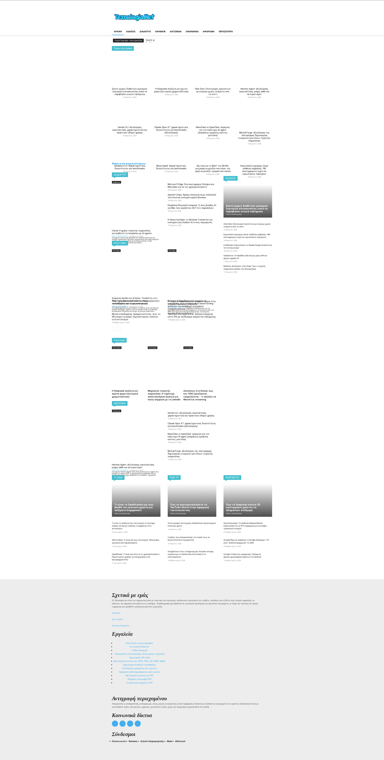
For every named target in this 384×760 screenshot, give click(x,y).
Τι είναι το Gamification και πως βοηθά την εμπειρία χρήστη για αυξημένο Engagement (133, 507)
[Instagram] (123, 724)
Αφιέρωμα (116, 411)
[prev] (148, 40)
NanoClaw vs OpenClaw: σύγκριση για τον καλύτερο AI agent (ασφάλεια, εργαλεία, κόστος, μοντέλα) (213, 131)
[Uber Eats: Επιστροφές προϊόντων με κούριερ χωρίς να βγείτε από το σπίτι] (213, 63)
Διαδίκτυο (116, 182)
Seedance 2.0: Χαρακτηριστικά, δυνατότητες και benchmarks (129, 167)
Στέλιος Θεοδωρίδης (120, 236)
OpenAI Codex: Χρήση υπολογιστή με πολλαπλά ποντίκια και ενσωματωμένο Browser (192, 196)
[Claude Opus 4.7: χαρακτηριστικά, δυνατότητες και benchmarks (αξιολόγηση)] (171, 99)
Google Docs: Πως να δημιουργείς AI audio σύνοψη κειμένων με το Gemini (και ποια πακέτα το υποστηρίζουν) (190, 554)
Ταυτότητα (116, 613)
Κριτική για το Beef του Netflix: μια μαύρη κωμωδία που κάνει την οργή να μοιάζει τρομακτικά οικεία (213, 168)
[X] (130, 724)
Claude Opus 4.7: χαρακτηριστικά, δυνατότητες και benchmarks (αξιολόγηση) (171, 130)
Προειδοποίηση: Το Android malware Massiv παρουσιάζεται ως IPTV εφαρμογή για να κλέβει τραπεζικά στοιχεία (245, 526)
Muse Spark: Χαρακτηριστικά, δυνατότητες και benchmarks (171, 167)
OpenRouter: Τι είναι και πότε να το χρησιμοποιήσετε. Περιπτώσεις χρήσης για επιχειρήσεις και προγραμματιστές (136, 557)
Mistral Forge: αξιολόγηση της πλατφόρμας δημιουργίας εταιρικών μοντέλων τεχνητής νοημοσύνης (254, 136)
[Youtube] (138, 724)
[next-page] (118, 329)
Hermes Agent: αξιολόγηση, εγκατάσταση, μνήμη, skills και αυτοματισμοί (254, 91)
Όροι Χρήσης (117, 619)
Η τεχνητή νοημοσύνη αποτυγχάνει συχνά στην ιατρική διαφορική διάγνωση (192, 302)
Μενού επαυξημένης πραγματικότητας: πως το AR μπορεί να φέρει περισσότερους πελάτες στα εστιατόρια (136, 317)
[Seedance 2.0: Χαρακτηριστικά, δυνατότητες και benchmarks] (129, 138)
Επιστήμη (116, 251)
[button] (115, 746)
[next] (152, 40)
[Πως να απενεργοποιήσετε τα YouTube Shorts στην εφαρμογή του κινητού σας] (192, 500)
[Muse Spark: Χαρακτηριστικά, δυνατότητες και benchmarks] (171, 138)
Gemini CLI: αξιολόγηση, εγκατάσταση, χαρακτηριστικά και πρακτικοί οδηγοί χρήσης (129, 130)
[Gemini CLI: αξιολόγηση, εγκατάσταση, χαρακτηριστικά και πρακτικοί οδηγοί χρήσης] (129, 99)
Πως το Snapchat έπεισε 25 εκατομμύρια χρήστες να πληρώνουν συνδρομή (243, 507)
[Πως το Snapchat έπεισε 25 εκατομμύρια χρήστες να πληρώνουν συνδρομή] (248, 500)
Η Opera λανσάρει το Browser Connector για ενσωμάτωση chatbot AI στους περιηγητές (190, 221)
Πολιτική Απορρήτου (120, 626)
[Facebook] (115, 724)
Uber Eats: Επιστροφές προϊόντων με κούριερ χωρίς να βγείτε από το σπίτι (213, 91)
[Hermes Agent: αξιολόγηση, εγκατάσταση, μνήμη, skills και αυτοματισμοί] (254, 63)
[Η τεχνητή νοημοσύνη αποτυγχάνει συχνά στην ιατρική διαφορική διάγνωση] (192, 265)
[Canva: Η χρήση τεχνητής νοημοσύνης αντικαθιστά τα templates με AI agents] (136, 196)
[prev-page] (114, 329)
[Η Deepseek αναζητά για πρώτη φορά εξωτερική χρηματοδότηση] (171, 63)
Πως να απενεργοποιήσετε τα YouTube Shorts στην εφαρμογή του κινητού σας (189, 507)
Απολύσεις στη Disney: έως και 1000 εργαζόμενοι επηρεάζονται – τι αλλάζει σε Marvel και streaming (199, 395)
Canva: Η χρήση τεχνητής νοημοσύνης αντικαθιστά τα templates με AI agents (132, 232)
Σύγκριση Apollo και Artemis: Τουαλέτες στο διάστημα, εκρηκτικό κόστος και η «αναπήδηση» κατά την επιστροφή (134, 301)
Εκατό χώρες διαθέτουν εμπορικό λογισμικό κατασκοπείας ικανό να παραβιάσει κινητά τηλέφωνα (129, 91)
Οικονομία (117, 348)
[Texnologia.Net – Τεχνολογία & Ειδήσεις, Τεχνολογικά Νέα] (136, 17)
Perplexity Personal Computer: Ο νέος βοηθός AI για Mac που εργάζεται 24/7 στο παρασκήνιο (192, 206)
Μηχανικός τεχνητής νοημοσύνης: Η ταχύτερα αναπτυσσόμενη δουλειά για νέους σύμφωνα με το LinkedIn (164, 395)
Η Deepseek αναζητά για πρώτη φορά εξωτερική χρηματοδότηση (171, 90)
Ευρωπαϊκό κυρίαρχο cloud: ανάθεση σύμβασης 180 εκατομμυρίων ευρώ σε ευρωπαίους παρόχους (254, 169)
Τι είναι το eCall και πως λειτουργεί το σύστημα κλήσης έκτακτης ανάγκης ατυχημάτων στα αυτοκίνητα (133, 526)
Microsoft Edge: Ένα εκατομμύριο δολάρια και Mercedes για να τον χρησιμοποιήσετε (191, 185)
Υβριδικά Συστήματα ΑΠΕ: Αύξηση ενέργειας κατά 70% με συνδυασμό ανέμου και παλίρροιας (192, 315)
